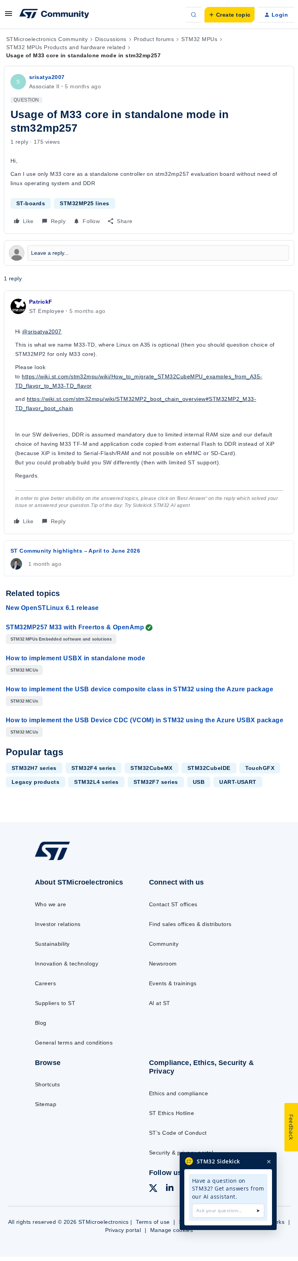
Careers (45, 983)
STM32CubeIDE (208, 768)
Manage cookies (171, 1230)
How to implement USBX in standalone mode (75, 658)
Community (163, 944)
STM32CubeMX (151, 768)
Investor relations (58, 924)
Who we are (50, 904)
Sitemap (45, 1104)
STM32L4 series (96, 782)
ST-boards (30, 203)
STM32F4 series (93, 768)
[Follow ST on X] (153, 1189)
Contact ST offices (173, 904)
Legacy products (35, 782)
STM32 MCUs (24, 670)
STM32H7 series (34, 768)
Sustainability (52, 944)
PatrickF (40, 302)
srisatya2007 (47, 77)
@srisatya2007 (41, 331)
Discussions (110, 39)
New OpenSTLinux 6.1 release (52, 608)
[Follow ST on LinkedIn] (169, 1188)
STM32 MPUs (199, 39)
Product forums (154, 39)
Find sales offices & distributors (190, 924)
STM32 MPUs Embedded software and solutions (61, 639)
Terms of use (153, 1222)
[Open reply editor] (149, 253)
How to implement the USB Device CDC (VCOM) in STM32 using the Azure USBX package (144, 720)
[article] (149, 412)
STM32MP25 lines (84, 203)
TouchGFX (260, 768)
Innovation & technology (66, 963)
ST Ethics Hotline (171, 1113)
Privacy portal (123, 1230)
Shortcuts (47, 1084)
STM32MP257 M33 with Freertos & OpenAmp (75, 627)
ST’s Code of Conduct (178, 1133)
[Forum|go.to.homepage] (54, 15)
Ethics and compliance (178, 1093)
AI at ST (159, 1003)
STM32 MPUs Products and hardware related (65, 47)
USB (198, 782)
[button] (8, 16)
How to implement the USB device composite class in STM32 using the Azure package (139, 689)
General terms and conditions (74, 1042)
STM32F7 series (155, 782)
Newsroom (163, 963)
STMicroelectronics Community (47, 39)
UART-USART (237, 782)
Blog (41, 1023)
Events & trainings (173, 983)
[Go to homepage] (57, 860)
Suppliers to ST (55, 1003)
